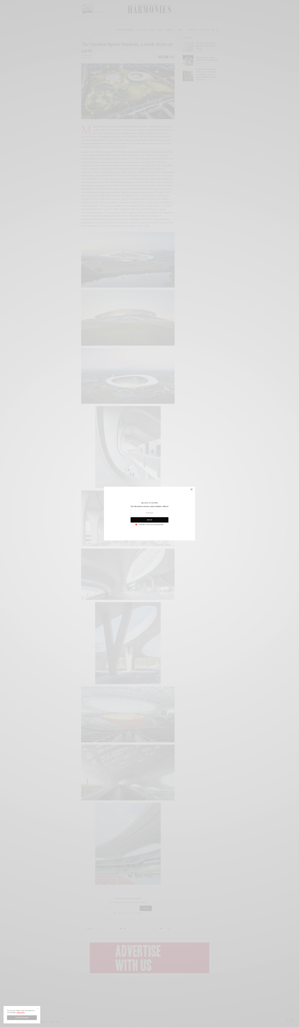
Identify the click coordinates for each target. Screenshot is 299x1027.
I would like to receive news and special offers (151, 524)
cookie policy (21, 1012)
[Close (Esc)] (191, 490)
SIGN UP (149, 520)
